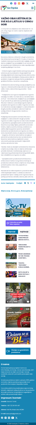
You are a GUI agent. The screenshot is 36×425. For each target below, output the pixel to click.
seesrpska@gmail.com (13, 414)
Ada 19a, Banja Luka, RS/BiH (15, 410)
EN (33, 3)
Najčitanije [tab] (24, 232)
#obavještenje (26, 191)
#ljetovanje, (6, 191)
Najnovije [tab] (11, 232)
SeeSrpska (10, 183)
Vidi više (18, 213)
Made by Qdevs (24, 424)
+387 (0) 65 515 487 (13, 406)
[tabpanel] (18, 257)
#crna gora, (16, 191)
